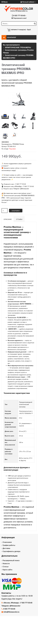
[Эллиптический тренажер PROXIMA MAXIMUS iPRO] (5, 116)
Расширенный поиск (11, 560)
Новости (6, 563)
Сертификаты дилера (11, 551)
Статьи (5, 566)
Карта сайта (7, 569)
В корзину (16, 211)
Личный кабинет (28, 2)
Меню (5, 2)
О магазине (7, 542)
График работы (9, 545)
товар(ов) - (24, 29)
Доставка (6, 548)
